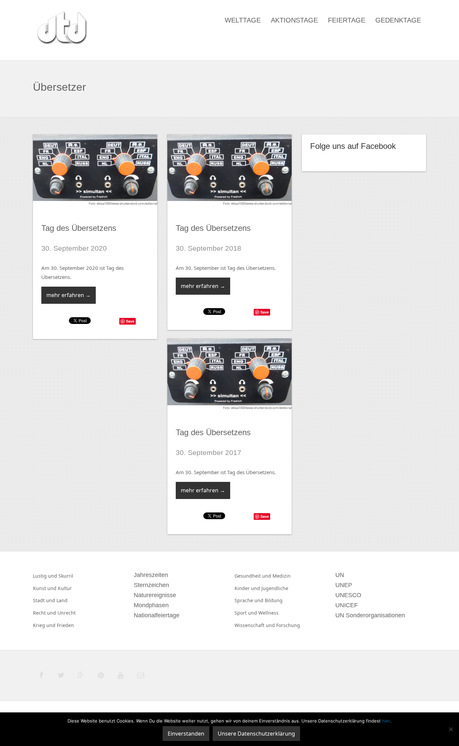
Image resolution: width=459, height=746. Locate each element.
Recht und (45, 613)
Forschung (288, 625)
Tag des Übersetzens (78, 228)
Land (62, 600)
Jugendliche (274, 588)
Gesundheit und (254, 576)
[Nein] (450, 729)
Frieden (65, 625)
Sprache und (250, 600)
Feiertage (346, 20)
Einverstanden (186, 733)
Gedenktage (398, 20)
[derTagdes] (61, 29)
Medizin (282, 576)
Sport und (246, 613)
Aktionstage (294, 20)
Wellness (268, 613)
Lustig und (45, 576)
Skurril (65, 576)
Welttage (243, 20)
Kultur (65, 588)
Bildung (274, 600)
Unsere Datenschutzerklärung (256, 733)
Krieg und (45, 625)
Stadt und (44, 600)
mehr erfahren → (68, 295)
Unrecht (66, 613)
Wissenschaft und (255, 625)
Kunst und (45, 588)
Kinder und (248, 588)
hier (386, 720)
